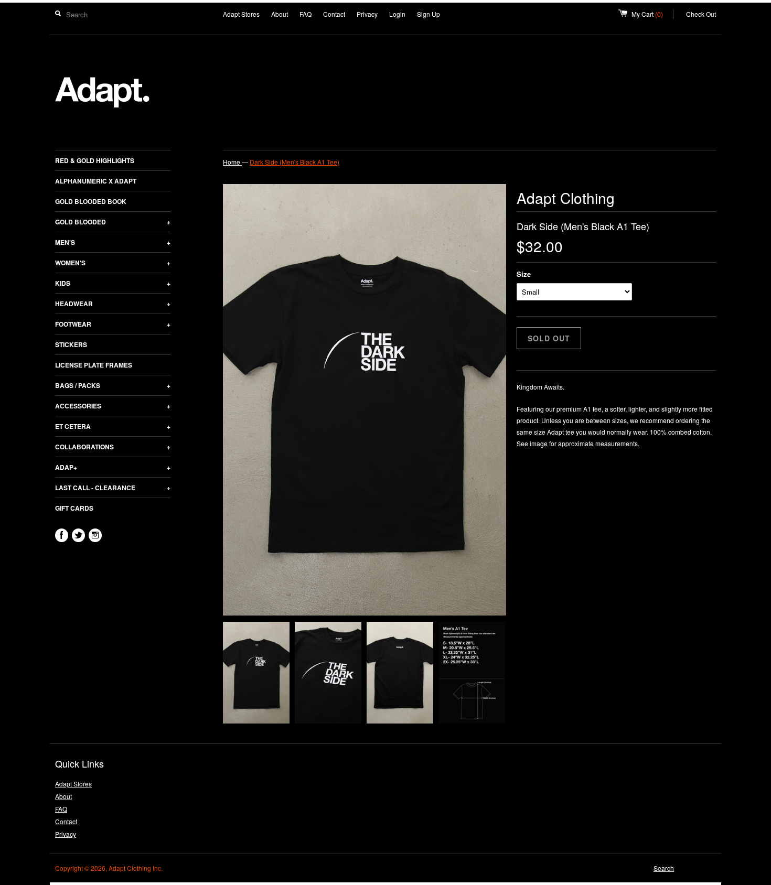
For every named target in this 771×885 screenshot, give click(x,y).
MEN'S (112, 242)
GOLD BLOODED (112, 221)
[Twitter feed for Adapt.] (78, 535)
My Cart (652, 13)
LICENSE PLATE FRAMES (93, 365)
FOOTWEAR (112, 324)
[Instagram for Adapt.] (95, 535)
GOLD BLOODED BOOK (90, 201)
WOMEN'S (112, 262)
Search (664, 868)
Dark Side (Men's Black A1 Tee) (294, 161)
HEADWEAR (112, 303)
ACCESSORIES (112, 406)
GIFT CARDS (74, 508)
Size (524, 274)
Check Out (701, 13)
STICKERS (71, 344)
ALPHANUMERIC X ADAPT (95, 181)
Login (397, 13)
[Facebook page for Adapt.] (61, 535)
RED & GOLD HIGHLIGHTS (94, 160)
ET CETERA (112, 426)
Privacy (367, 13)
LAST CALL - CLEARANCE (112, 487)
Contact (334, 13)
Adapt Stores (241, 13)
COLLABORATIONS (112, 446)
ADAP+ (112, 467)
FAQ (305, 13)
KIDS (112, 283)
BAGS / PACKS (112, 385)
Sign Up (428, 13)
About (279, 13)
